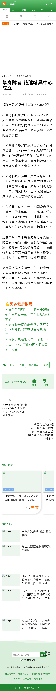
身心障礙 (33, 364)
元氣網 (11, 76)
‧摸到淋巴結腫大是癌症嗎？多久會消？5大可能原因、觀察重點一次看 (27, 344)
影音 (43, 10)
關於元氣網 (10, 674)
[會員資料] (47, 4)
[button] (52, 10)
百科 (33, 10)
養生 (14, 10)
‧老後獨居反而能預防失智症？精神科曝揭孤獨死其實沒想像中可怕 (27, 329)
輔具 (12, 364)
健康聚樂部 (23, 674)
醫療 (24, 10)
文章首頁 (27, 679)
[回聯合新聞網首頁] (4, 4)
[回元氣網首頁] (11, 3)
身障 (21, 364)
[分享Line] (21, 16)
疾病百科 (47, 674)
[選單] (52, 4)
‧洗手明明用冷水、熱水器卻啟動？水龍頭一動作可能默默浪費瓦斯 (27, 314)
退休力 (17, 679)
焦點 (4, 10)
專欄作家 (38, 679)
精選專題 (36, 674)
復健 (45, 364)
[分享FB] (7, 16)
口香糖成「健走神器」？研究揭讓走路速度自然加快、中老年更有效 (32, 24)
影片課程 (8, 489)
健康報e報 (30, 660)
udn (4, 76)
